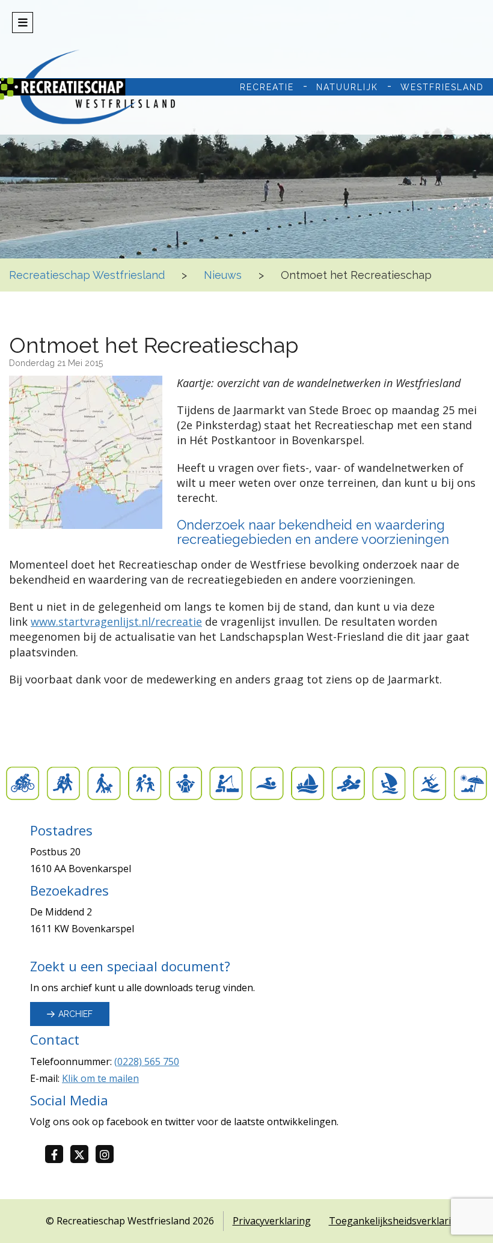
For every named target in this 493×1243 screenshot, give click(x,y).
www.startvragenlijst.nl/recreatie (116, 621)
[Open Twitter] (83, 1155)
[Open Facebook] (57, 1155)
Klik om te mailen (100, 1078)
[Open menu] (22, 22)
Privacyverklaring (272, 1220)
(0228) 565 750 (146, 1061)
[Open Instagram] (108, 1155)
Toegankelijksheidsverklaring (396, 1220)
